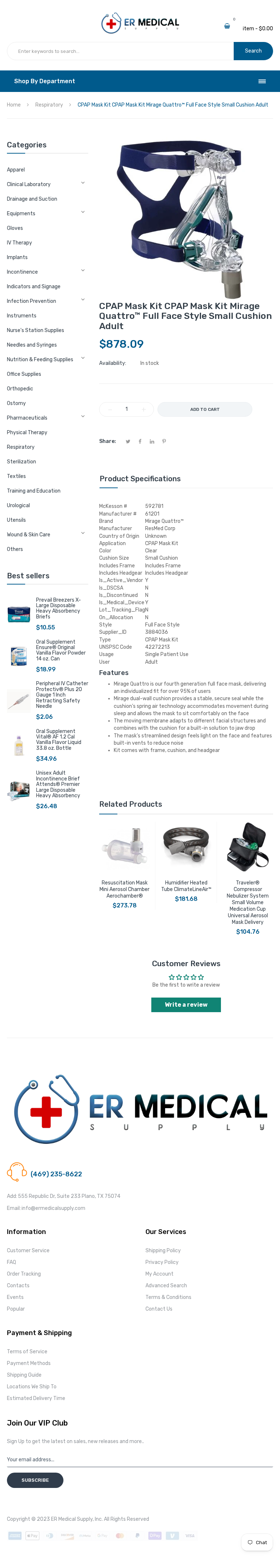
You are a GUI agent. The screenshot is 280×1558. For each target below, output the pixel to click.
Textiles (16, 476)
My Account (159, 1274)
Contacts (18, 1286)
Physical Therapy (27, 432)
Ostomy (16, 403)
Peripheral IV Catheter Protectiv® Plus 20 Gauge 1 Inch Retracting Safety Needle (62, 694)
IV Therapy (19, 243)
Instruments (21, 316)
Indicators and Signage (34, 287)
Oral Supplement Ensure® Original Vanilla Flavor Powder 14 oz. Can (61, 650)
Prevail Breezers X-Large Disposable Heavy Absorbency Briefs (58, 608)
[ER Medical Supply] (139, 14)
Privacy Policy (162, 1262)
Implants (17, 257)
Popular (16, 1309)
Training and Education (34, 491)
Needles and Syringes (32, 345)
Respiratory (21, 447)
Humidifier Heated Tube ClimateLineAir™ (186, 886)
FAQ (11, 1262)
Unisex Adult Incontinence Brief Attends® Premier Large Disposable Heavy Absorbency (58, 784)
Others (15, 549)
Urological (18, 505)
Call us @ (41, 1165)
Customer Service (28, 1250)
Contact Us (158, 1309)
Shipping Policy (163, 1250)
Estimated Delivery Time (36, 1398)
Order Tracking (24, 1274)
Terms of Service (27, 1352)
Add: (12, 1196)
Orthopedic (20, 389)
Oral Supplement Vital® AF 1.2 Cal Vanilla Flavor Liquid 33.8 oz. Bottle (58, 739)
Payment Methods (29, 1363)
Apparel (16, 170)
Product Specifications (140, 478)
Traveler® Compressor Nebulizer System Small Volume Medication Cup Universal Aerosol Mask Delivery (248, 902)
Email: (14, 1208)
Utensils (16, 520)
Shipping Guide (24, 1375)
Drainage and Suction (32, 199)
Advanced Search (166, 1286)
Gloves (15, 228)
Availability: (112, 363)
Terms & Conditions (168, 1297)
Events (15, 1297)
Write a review (186, 1004)
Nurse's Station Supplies (35, 330)
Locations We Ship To (32, 1387)
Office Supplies (24, 374)
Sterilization (21, 462)
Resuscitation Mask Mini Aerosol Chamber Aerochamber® (124, 889)
